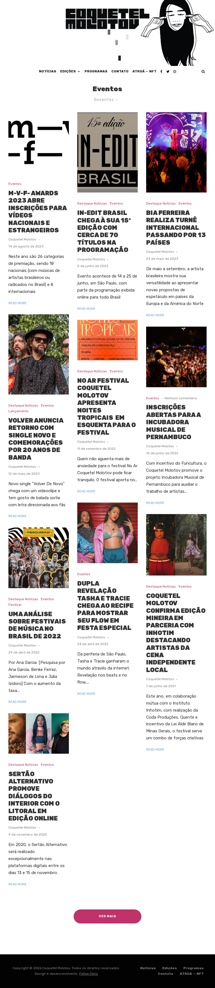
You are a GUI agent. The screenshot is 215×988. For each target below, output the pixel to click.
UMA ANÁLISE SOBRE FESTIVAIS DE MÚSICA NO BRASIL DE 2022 (37, 625)
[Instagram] (174, 71)
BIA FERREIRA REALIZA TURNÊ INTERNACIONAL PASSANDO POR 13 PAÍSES (176, 227)
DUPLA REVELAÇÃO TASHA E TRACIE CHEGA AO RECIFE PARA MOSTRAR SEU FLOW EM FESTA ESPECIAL (105, 606)
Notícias (47, 71)
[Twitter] (167, 71)
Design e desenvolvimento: (66, 974)
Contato (119, 71)
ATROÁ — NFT (144, 71)
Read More (17, 303)
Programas (96, 71)
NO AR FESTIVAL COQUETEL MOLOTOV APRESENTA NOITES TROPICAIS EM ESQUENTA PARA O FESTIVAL (106, 406)
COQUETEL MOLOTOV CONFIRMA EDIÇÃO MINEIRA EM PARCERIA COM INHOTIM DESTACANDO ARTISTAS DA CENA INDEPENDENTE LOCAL (175, 633)
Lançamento (18, 411)
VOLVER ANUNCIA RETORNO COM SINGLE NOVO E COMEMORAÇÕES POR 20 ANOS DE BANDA (35, 439)
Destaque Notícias (23, 405)
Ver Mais (107, 916)
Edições (68, 71)
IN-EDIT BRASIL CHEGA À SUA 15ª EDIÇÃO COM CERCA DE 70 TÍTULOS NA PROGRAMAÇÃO (104, 231)
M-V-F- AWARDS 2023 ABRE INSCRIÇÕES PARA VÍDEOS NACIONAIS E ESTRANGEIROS (37, 212)
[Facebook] (161, 71)
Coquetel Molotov (22, 239)
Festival (14, 605)
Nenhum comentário (181, 398)
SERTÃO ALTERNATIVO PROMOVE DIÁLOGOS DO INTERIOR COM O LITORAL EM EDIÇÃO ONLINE (34, 796)
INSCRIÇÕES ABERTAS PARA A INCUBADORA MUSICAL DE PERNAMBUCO (173, 422)
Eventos (15, 184)
